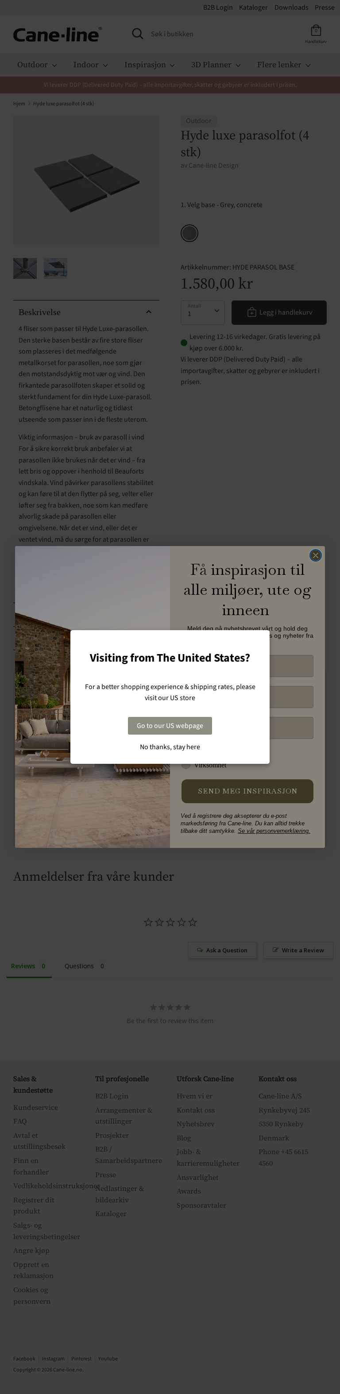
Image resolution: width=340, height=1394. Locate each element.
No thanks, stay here (170, 747)
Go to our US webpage (170, 726)
